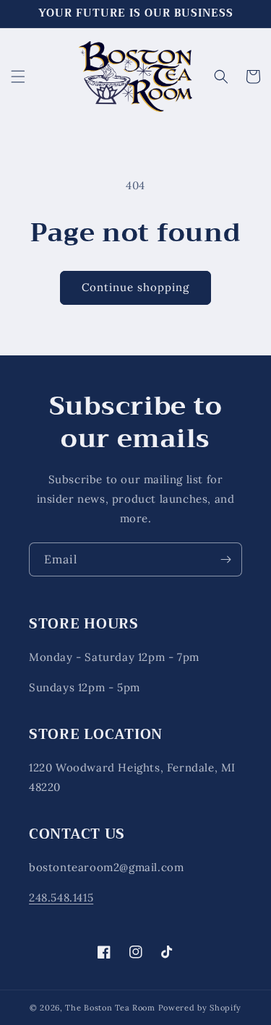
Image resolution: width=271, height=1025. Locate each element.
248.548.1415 (61, 897)
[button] (18, 76)
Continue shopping (135, 287)
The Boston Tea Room (110, 1008)
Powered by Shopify (200, 1008)
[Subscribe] (225, 559)
